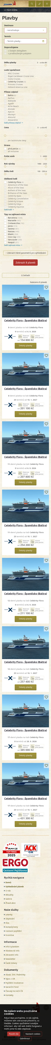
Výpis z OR (10, 978)
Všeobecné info (12, 950)
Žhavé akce (10, 903)
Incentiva (9, 935)
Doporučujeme (11, 47)
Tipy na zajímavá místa (15, 214)
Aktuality (9, 894)
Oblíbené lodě (10, 178)
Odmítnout (25, 1038)
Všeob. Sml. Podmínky (15, 974)
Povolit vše (13, 1034)
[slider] (5, 65)
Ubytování (10, 918)
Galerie (8, 899)
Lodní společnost (12, 70)
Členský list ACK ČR (14, 991)
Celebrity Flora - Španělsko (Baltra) (25, 320)
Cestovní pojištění (13, 931)
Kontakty (9, 995)
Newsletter (10, 959)
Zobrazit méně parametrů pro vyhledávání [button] (26, 253)
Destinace (8, 25)
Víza (7, 922)
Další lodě (8, 209)
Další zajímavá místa (12, 245)
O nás (8, 890)
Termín (7, 36)
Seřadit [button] (26, 275)
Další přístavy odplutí (12, 123)
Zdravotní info (11, 954)
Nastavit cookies (33, 1034)
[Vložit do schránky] (46, 287)
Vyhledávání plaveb (14, 886)
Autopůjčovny (11, 927)
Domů (8, 882)
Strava (7, 145)
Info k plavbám (12, 946)
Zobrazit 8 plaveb (25, 262)
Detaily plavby (25, 345)
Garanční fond (11, 987)
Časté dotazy (11, 963)
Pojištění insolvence (14, 983)
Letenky (8, 914)
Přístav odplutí (11, 92)
